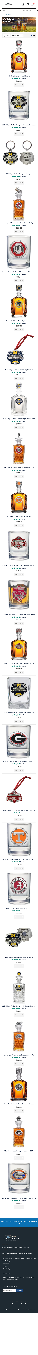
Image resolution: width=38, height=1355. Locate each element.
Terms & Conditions (14, 1258)
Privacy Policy (24, 1258)
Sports (24, 1247)
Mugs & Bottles (11, 1253)
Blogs (8, 1261)
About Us (4, 1261)
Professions (19, 1247)
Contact (7, 1258)
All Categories (27, 10)
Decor (17, 1253)
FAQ (3, 1258)
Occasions (29, 1253)
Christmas (9, 1247)
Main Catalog (6, 1269)
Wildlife (4, 1247)
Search (35, 10)
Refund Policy (32, 1258)
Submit (19, 1290)
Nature (13, 1247)
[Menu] (2, 4)
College (5, 1266)
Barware (4, 1253)
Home (2, 15)
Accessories (22, 1253)
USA (28, 1247)
